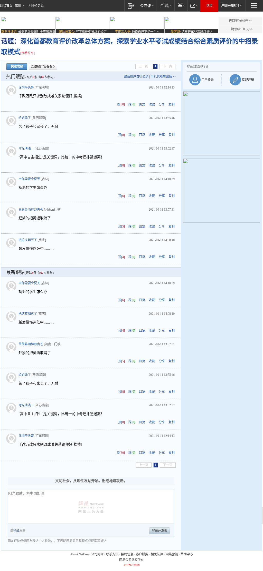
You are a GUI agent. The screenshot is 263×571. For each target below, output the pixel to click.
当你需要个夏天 (29, 179)
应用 (18, 5)
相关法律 (157, 554)
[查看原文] (27, 53)
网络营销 (172, 554)
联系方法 (112, 554)
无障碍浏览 (36, 5)
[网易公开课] (147, 5)
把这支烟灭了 (27, 240)
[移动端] (131, 5)
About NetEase (79, 554)
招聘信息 (127, 554)
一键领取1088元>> (240, 29)
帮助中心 (187, 554)
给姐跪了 (24, 118)
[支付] (180, 5)
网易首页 (6, 5)
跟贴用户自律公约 (136, 76)
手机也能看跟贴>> (163, 76)
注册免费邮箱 (230, 5)
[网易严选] (165, 5)
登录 (209, 5)
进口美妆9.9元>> (240, 21)
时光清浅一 (26, 148)
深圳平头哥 (26, 87)
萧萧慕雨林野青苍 (30, 209)
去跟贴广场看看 (41, 66)
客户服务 (142, 554)
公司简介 (97, 554)
